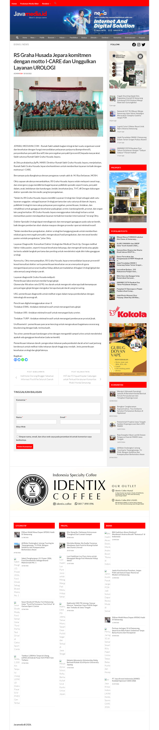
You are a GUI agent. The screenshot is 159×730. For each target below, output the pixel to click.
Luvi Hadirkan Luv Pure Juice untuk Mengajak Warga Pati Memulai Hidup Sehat (82, 558)
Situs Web (20, 426)
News (33, 38)
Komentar (21, 400)
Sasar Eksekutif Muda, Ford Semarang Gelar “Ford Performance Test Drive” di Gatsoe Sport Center (37, 604)
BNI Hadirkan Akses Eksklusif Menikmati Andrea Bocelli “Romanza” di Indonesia (128, 534)
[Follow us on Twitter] (143, 45)
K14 (21, 74)
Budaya (84, 38)
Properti (142, 38)
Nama (19, 417)
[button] (55, 3)
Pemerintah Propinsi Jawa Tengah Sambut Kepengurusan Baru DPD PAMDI (131, 424)
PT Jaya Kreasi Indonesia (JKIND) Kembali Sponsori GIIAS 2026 (126, 680)
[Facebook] (15, 359)
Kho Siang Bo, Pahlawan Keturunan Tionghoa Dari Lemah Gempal (82, 533)
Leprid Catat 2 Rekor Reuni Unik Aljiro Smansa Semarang (130, 127)
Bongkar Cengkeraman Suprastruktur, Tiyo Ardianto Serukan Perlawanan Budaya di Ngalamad (130, 410)
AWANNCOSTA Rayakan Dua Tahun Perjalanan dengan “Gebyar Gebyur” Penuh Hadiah (131, 150)
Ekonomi (51, 38)
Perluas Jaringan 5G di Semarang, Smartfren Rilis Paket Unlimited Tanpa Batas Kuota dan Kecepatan (128, 630)
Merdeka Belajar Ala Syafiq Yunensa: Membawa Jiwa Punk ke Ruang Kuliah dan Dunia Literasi (82, 545)
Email (63, 417)
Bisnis (17, 44)
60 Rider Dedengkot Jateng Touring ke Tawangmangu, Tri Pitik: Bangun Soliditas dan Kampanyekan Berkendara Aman (130, 451)
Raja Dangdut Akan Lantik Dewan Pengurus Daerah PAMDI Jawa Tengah (131, 437)
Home (14, 4)
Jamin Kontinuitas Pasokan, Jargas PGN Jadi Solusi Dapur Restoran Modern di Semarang (126, 572)
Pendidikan (74, 38)
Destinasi (105, 38)
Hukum (62, 38)
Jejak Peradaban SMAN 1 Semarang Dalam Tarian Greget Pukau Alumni (132, 138)
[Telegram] (26, 359)
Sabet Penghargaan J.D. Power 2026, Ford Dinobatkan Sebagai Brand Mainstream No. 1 (36, 560)
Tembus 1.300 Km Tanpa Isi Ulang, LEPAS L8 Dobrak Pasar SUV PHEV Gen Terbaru (37, 658)
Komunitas (117, 38)
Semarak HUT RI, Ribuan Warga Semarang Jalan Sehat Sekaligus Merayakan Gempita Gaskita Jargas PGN (130, 114)
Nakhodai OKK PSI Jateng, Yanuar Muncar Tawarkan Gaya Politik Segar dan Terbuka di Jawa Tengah (82, 605)
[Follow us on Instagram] (139, 45)
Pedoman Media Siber (29, 4)
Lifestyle (94, 38)
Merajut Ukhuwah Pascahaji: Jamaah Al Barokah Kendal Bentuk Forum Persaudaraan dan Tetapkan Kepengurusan (131, 394)
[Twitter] (19, 359)
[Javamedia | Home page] (30, 15)
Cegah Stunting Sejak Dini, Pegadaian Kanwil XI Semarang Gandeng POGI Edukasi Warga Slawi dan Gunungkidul (130, 99)
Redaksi (45, 4)
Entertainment (130, 38)
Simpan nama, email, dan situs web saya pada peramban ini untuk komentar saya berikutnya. (54, 438)
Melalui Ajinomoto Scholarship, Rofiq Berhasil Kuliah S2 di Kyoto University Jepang (83, 662)
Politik (42, 38)
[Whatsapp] (22, 359)
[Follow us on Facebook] (134, 45)
